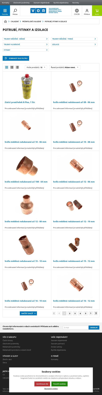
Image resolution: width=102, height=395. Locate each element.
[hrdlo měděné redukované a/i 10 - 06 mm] (27, 126)
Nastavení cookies (51, 388)
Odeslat (94, 327)
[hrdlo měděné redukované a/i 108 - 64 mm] (27, 166)
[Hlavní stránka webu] (5, 21)
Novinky (75, 2)
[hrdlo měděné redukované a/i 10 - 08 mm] (75, 126)
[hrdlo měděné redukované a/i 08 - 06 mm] (75, 86)
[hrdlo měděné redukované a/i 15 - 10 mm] (27, 245)
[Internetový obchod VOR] (46, 10)
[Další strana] (91, 313)
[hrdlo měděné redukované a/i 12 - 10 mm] (75, 206)
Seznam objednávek (42, 2)
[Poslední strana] (96, 313)
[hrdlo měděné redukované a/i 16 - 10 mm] (27, 285)
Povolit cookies (59, 384)
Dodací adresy (56, 347)
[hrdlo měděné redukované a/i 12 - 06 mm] (75, 166)
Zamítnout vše (42, 384)
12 (41, 67)
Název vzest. (70, 67)
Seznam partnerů (58, 343)
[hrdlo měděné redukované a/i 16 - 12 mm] (75, 285)
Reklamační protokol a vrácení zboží (17, 350)
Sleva (5, 362)
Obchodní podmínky (21, 2)
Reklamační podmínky (11, 347)
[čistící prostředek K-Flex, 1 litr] (27, 86)
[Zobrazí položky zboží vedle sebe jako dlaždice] (12, 67)
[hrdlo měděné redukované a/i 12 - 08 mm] (27, 206)
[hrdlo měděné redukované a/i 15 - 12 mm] (75, 245)
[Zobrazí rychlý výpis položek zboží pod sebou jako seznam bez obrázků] (17, 67)
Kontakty (5, 2)
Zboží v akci (7, 359)
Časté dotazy (8, 340)
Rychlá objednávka (61, 2)
